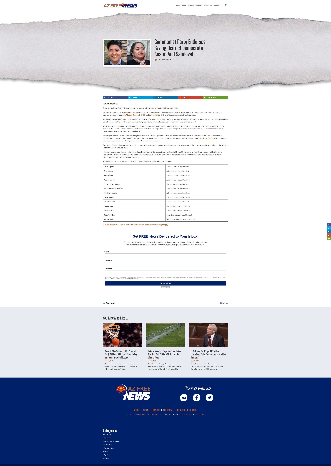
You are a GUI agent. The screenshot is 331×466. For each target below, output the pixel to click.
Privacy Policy (200, 414)
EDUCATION (181, 410)
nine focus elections (207, 138)
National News (109, 448)
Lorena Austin (154, 115)
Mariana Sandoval (133, 115)
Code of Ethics (187, 414)
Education (208, 5)
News (184, 5)
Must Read (107, 445)
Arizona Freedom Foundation (147, 414)
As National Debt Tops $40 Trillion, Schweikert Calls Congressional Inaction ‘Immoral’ (208, 354)
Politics (106, 458)
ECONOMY (167, 410)
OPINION (156, 410)
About (178, 5)
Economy (198, 5)
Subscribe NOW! (165, 283)
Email (107, 251)
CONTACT (193, 410)
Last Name (108, 268)
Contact (217, 5)
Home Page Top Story (111, 441)
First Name (108, 260)
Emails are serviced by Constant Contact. (130, 278)
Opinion (191, 5)
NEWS (146, 410)
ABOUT (137, 410)
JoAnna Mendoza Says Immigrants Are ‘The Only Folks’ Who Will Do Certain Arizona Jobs (164, 354)
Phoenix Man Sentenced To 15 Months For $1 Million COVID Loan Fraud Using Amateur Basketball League (121, 354)
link (166, 225)
